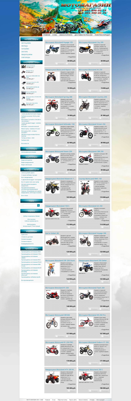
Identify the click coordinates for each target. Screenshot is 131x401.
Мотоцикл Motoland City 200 (91, 42)
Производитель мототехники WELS (31, 260)
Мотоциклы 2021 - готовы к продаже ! (29, 131)
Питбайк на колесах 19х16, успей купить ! (30, 116)
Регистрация (36, 226)
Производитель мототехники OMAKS (29, 257)
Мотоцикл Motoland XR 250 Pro (92, 315)
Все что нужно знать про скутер (30, 182)
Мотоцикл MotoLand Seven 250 (58, 151)
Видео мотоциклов (26, 160)
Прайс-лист (24, 234)
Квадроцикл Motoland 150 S (57, 206)
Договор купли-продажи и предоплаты (28, 185)
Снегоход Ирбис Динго (27, 173)
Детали (72, 91)
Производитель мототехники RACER (31, 268)
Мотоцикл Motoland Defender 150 (59, 124)
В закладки (71, 63)
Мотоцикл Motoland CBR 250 (91, 151)
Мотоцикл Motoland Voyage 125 (59, 42)
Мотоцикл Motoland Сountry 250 (93, 97)
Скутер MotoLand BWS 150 (90, 178)
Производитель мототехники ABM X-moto (30, 265)
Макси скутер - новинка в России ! (30, 129)
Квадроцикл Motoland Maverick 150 (60, 178)
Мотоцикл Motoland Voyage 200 (92, 233)
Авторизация (27, 226)
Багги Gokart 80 (52, 233)
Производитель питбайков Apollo (30, 277)
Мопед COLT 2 (30, 70)
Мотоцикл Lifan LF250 (31, 103)
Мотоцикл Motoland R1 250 (57, 288)
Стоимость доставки (27, 237)
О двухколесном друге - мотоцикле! (31, 179)
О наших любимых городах (29, 175)
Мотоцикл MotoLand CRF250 (57, 315)
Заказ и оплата (83, 400)
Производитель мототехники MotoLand (29, 274)
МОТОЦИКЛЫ (26, 43)
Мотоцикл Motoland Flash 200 (91, 288)
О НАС (54, 35)
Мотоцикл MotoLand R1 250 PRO (59, 342)
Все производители (27, 280)
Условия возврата (26, 241)
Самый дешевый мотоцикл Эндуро (31, 114)
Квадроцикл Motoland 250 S (91, 369)
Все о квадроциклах (27, 177)
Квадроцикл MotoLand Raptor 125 (60, 69)
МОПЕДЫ (24, 46)
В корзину (61, 63)
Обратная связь (62, 400)
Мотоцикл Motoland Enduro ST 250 (94, 342)
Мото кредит (100, 400)
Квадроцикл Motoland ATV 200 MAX (60, 369)
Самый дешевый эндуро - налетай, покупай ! (31, 123)
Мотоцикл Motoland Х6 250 (90, 69)
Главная (47, 400)
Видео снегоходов (26, 165)
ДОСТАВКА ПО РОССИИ (83, 35)
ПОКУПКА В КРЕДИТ (102, 35)
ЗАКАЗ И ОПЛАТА (65, 35)
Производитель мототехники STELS (31, 254)
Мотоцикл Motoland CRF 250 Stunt (60, 260)
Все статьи (24, 195)
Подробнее (72, 57)
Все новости (25, 143)
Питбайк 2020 (25, 140)
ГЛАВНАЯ (46, 35)
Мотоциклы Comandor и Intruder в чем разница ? (31, 120)
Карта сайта (73, 400)
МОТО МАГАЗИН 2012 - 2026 (35, 400)
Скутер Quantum (30, 65)
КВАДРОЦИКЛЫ (26, 54)
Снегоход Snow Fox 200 (32, 82)
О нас (54, 400)
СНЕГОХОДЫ (25, 57)
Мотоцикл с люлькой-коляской (30, 126)
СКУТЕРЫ (24, 52)
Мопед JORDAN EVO (31, 92)
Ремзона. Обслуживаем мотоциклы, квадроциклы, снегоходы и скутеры (31, 191)
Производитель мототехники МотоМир (29, 271)
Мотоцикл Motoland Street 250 (92, 124)
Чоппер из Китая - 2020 (27, 138)
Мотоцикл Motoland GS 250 (90, 206)
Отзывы (92, 400)
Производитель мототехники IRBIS (31, 252)
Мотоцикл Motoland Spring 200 (58, 97)
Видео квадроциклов (27, 162)
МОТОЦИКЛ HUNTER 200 (32, 87)
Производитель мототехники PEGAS (31, 262)
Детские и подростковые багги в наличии (30, 135)
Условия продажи (26, 239)
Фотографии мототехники (28, 152)
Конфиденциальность (27, 244)
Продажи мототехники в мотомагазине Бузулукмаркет (29, 188)
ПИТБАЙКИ (25, 49)
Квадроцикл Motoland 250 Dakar (93, 260)
